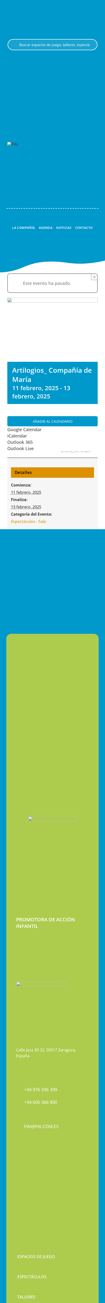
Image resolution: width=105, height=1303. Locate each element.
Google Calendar (24, 429)
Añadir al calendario (53, 421)
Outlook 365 (20, 442)
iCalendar (17, 436)
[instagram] (26, 1173)
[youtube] (34, 1173)
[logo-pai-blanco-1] (12, 144)
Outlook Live (20, 448)
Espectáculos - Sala (28, 521)
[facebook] (18, 1173)
